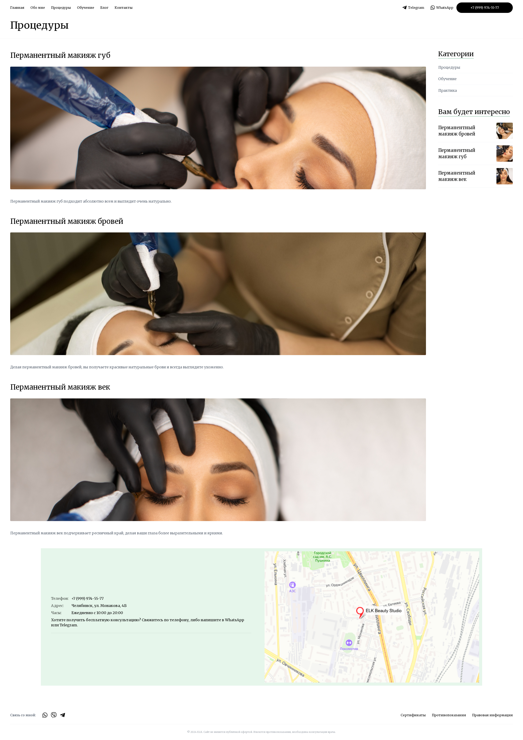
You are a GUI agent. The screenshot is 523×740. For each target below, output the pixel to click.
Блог (104, 8)
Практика (447, 90)
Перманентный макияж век (60, 387)
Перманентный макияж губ (60, 55)
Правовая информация (492, 715)
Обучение (85, 8)
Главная (17, 8)
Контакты (124, 8)
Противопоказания (449, 715)
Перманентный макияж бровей (66, 221)
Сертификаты (413, 715)
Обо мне (37, 8)
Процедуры (449, 67)
